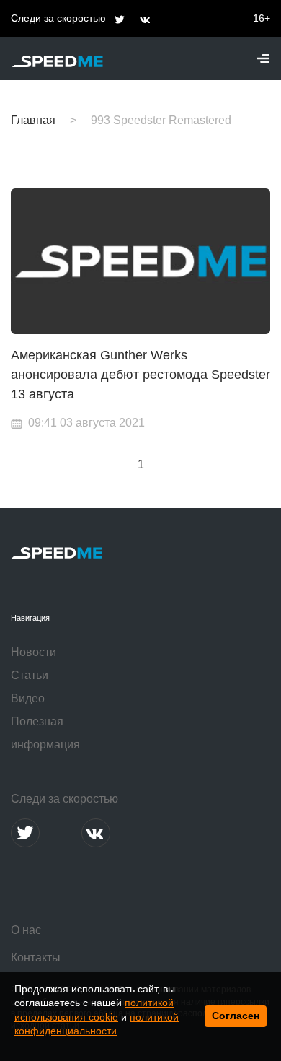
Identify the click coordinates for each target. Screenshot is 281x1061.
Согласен (235, 1015)
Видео (28, 698)
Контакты (36, 957)
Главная (33, 120)
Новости (33, 652)
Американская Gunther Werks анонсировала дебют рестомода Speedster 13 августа (140, 374)
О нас (26, 930)
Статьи (29, 675)
